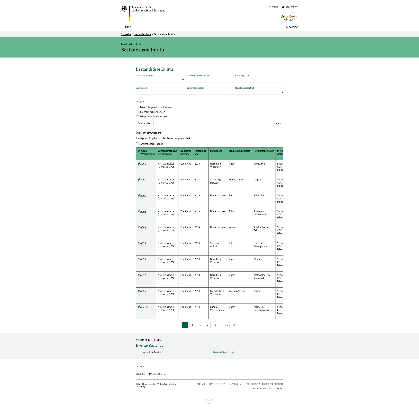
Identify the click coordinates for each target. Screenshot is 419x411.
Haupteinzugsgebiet (244, 87)
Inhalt (201, 384)
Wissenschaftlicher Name (197, 75)
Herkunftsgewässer (194, 87)
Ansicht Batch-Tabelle (151, 143)
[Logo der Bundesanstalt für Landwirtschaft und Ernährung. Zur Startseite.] (143, 14)
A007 (143, 195)
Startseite (126, 34)
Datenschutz (217, 384)
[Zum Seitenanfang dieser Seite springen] (209, 400)
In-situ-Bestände (142, 34)
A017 (143, 274)
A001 (143, 163)
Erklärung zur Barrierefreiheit (264, 384)
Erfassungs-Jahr (242, 75)
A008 (143, 211)
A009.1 (144, 227)
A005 (143, 179)
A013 (143, 243)
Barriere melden (262, 388)
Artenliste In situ (152, 352)
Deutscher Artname (145, 75)
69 (226, 325)
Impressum (235, 384)
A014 (143, 259)
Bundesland (141, 87)
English (273, 7)
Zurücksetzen (145, 123)
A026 (143, 291)
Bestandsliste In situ (223, 352)
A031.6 (144, 306)
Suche (279, 388)
